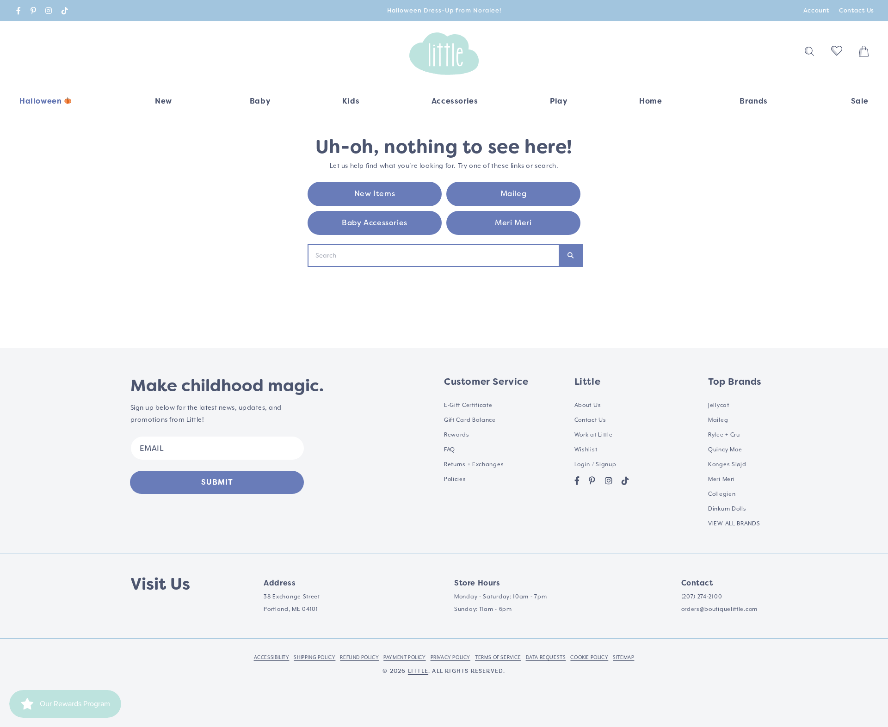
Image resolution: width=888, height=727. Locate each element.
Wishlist (586, 449)
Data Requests (546, 657)
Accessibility (272, 657)
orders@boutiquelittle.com (719, 609)
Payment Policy (404, 657)
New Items (374, 193)
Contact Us (856, 10)
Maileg (513, 193)
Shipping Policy (314, 657)
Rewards (456, 434)
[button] (260, 104)
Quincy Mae (725, 449)
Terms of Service (498, 657)
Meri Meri (513, 223)
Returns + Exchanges (474, 464)
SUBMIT (217, 482)
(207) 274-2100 (701, 596)
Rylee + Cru (724, 434)
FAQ (449, 449)
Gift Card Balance (470, 420)
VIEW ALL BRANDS (734, 523)
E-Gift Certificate (468, 405)
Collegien (721, 494)
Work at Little (593, 434)
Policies (455, 479)
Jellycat (718, 405)
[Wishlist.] (836, 53)
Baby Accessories (374, 223)
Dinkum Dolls (727, 508)
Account (816, 10)
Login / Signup (595, 464)
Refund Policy (359, 657)
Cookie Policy (589, 657)
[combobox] (433, 255)
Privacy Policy (450, 657)
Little (418, 671)
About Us (587, 405)
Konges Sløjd (727, 464)
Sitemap (623, 657)
